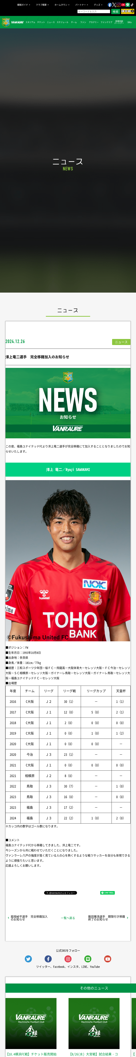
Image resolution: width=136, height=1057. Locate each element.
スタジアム (30, 22)
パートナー (80, 5)
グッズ (97, 5)
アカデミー (94, 22)
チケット (41, 22)
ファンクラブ (106, 22)
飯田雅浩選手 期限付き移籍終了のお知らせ (106, 917)
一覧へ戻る (68, 918)
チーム (74, 22)
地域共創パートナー (119, 22)
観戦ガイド (22, 5)
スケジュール (62, 22)
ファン (83, 22)
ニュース (51, 22)
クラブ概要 (41, 5)
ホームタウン (61, 5)
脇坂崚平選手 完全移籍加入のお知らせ (29, 917)
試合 (20, 22)
